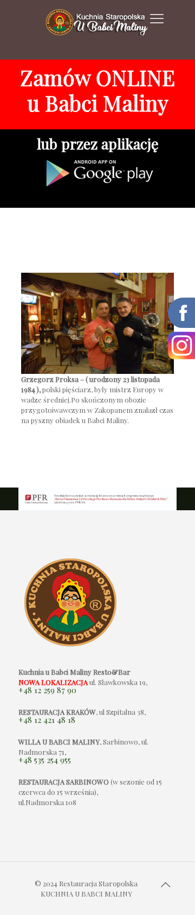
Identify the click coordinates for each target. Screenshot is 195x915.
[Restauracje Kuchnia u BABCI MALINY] (98, 29)
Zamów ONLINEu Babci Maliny (97, 90)
